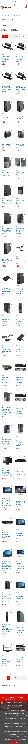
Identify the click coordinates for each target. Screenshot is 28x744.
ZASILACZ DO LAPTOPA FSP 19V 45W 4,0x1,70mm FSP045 (21, 88)
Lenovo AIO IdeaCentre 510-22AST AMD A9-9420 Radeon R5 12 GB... (6, 567)
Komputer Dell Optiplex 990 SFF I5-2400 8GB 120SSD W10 (20, 320)
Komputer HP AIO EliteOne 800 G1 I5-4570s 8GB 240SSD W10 (7, 660)
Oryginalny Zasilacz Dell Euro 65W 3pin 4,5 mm (21, 261)
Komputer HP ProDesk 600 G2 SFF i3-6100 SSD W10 (6, 535)
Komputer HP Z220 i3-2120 (19, 117)
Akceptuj (14, 742)
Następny (25, 678)
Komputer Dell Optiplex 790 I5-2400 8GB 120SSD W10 (7, 320)
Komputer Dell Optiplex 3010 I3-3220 (20, 174)
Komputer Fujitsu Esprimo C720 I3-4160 (7, 202)
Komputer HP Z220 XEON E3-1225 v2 (6, 117)
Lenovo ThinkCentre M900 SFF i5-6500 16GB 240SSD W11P (7, 630)
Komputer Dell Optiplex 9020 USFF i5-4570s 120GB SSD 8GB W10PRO (6, 411)
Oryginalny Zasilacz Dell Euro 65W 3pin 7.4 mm (7, 290)
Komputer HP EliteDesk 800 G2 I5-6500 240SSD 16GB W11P (20, 629)
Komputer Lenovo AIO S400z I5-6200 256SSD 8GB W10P (21, 503)
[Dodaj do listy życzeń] (11, 43)
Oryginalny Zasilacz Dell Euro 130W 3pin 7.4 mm (6, 350)
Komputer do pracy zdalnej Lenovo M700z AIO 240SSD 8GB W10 (20, 598)
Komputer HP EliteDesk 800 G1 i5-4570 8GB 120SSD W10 (20, 380)
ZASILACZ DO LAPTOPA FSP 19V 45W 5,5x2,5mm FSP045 (7, 88)
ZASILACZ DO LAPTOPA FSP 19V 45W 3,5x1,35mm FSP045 (7, 59)
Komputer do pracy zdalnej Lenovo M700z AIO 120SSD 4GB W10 (6, 504)
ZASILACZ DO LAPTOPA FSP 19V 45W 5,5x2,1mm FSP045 (21, 59)
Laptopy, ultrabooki (4, 30)
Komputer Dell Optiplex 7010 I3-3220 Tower (7, 174)
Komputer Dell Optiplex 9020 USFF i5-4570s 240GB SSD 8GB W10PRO (20, 442)
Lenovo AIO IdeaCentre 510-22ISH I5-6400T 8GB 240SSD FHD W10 (20, 566)
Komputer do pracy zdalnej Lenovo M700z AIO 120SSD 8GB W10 (20, 535)
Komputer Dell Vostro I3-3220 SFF (6, 145)
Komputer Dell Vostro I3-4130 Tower (20, 145)
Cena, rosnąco (19, 36)
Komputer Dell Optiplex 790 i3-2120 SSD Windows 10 (20, 231)
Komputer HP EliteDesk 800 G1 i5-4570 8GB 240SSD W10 (20, 410)
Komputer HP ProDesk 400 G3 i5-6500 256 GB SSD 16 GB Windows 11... (6, 598)
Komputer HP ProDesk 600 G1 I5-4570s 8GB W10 (21, 473)
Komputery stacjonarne (13, 30)
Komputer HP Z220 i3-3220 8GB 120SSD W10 (7, 260)
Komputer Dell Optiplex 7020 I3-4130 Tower (20, 202)
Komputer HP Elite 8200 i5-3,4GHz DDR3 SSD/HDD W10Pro (7, 380)
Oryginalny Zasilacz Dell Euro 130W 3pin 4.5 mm (20, 350)
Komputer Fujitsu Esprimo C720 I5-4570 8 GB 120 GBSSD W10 (20, 290)
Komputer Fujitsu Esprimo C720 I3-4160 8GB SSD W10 (7, 231)
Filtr (5, 36)
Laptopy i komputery (9, 685)
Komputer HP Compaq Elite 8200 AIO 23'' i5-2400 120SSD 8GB (7, 473)
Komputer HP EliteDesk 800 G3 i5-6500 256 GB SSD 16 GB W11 (20, 660)
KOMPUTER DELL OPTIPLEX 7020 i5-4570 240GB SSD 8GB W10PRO (7, 442)
